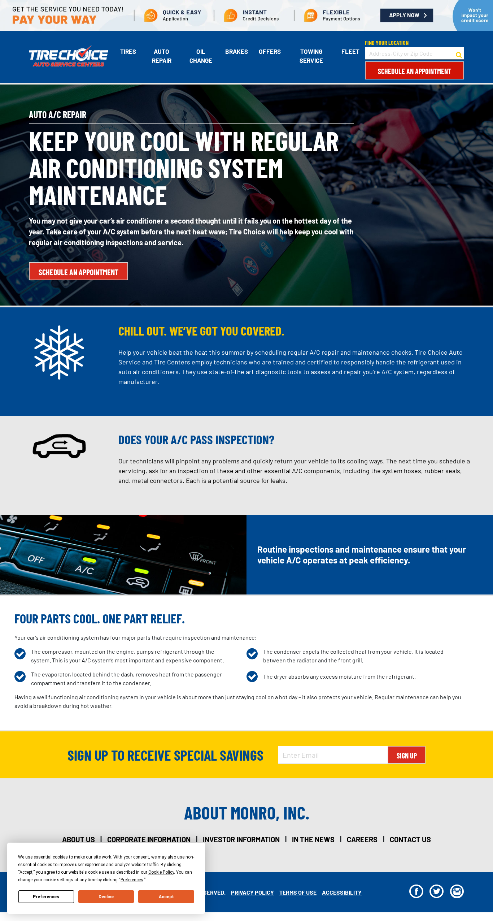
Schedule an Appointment (414, 71)
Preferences (46, 896)
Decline (106, 896)
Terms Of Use (298, 892)
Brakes (236, 51)
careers (362, 839)
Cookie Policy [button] (161, 872)
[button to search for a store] (459, 53)
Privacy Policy (252, 892)
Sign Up (407, 755)
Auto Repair (161, 56)
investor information (241, 839)
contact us (410, 839)
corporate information (149, 839)
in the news (313, 839)
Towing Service (311, 56)
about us (78, 839)
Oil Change (200, 56)
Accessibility (342, 892)
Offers (270, 51)
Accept (166, 896)
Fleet (350, 51)
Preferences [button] (132, 879)
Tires (128, 51)
